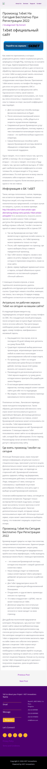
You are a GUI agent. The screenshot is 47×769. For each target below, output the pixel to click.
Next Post (24, 681)
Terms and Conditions (11, 746)
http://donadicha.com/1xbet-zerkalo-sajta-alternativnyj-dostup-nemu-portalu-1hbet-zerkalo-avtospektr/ (22, 212)
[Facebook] (5, 735)
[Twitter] (15, 735)
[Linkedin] (20, 735)
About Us (18, 3)
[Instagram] (10, 735)
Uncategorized (9, 25)
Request (8, 720)
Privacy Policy (8, 741)
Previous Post (24, 675)
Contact (39, 3)
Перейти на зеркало (16, 46)
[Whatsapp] (25, 735)
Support (32, 3)
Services (25, 3)
